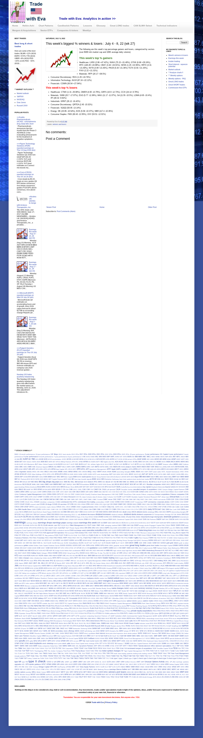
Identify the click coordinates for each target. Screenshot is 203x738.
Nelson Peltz (99, 591)
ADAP (139, 459)
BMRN (55, 484)
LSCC (53, 576)
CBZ (103, 492)
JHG (87, 563)
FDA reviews (79, 533)
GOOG (62, 545)
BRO (58, 487)
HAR (154, 548)
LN (102, 573)
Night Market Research (47, 593)
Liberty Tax (161, 570)
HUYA (41, 555)
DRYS (61, 519)
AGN (116, 462)
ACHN (69, 459)
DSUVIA (80, 519)
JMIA (116, 563)
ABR (166, 456)
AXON (17, 477)
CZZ (144, 509)
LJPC (57, 573)
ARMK (60, 472)
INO (91, 558)
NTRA (73, 596)
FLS (86, 535)
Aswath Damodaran (173, 472)
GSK (38, 548)
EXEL (105, 530)
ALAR (21, 464)
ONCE (36, 601)
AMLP (59, 467)
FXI (161, 538)
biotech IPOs (92, 482)
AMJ (55, 467)
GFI (167, 540)
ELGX (63, 525)
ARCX (181, 469)
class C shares (108, 497)
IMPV (182, 555)
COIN (22, 502)
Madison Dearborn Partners (43, 578)
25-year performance (137, 454)
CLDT (124, 497)
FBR (182, 530)
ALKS (81, 464)
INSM (117, 558)
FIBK (138, 533)
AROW (84, 472)
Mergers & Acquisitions (24, 30)
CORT (172, 502)
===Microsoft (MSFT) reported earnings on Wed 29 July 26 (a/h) (25, 295)
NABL (79, 588)
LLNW (74, 573)
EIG (36, 525)
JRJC (172, 563)
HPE (120, 553)
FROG (60, 538)
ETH (147, 528)
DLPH (20, 517)
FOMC (154, 535)
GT (59, 548)
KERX (60, 566)
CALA (104, 489)
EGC (177, 523)
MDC (41, 581)
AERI (50, 462)
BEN (103, 479)
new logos (148, 591)
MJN (41, 583)
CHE (116, 494)
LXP (158, 576)
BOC (96, 484)
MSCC (119, 586)
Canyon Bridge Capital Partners (173, 489)
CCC (110, 492)
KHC (94, 566)
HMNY (186, 550)
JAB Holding (158, 560)
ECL (144, 523)
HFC (90, 550)
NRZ (35, 596)
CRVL (64, 507)
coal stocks (162, 499)
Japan (21, 563)
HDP (50, 550)
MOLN (173, 583)
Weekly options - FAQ (177, 79)
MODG (154, 583)
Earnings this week (176, 58)
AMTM (102, 467)
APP (87, 469)
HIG (111, 550)
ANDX (143, 467)
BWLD (21, 489)
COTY (17, 504)
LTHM (86, 576)
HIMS (139, 550)
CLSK (25, 499)
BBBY (148, 477)
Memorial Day (93, 581)
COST (186, 502)
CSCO (103, 507)
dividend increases (103, 514)
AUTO (94, 474)
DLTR (25, 517)
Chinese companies (177, 494)
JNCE (120, 563)
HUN (28, 555)
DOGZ (91, 517)
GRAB (106, 545)
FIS (187, 533)
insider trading (108, 558)
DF (187, 512)
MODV (159, 583)
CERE (44, 494)
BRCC (168, 484)
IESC (129, 555)
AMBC (180, 464)
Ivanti (147, 560)
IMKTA (173, 555)
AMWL (106, 467)
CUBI (181, 507)
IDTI (122, 555)
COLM (36, 502)
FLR (83, 535)
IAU (73, 555)
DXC (167, 519)
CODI (168, 499)
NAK (93, 588)
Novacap (150, 593)
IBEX (85, 555)
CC (107, 492)
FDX (94, 533)
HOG (29, 553)
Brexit (39, 487)
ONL (56, 601)
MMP (100, 583)
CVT (77, 509)
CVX (81, 509)
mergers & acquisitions (114, 580)
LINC (20, 573)
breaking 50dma (24, 487)
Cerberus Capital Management (30, 494)
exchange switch (80, 530)
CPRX (97, 504)
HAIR (132, 548)
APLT (74, 469)
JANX (16, 563)
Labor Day (147, 568)
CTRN (154, 507)
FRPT (65, 538)
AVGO (131, 474)
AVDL (126, 474)
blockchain (18, 484)
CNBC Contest (97, 499)
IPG (22, 560)
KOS (45, 568)
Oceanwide (73, 598)
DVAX (136, 519)
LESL (110, 570)
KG (87, 566)
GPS (102, 545)
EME (102, 525)
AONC (21, 469)
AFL (76, 462)
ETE (138, 528)
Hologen (44, 553)
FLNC (75, 535)
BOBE (92, 484)
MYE (55, 588)
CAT (57, 492)
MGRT (170, 581)
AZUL (41, 477)
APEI (41, 469)
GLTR (104, 543)
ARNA (70, 472)
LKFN (64, 573)
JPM (168, 563)
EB (102, 523)
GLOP (86, 543)
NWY (186, 596)
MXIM (51, 588)
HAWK (186, 548)
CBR (86, 492)
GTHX (71, 548)
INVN (174, 558)
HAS (182, 548)
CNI (123, 499)
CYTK (136, 509)
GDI (62, 540)
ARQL (89, 472)
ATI (25, 474)
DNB (32, 517)
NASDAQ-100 (20, 591)
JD (53, 563)
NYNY (25, 598)
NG (183, 591)
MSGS (142, 586)
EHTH (32, 525)
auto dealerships (103, 474)
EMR (128, 525)
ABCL (149, 456)
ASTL (163, 472)
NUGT (98, 596)
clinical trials (175, 497)
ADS (186, 459)
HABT (124, 548)
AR (155, 469)
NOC (112, 593)
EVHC (37, 530)
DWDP (158, 519)
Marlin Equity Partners (127, 578)
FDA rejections (58, 533)
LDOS (68, 570)
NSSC (42, 596)
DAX (58, 512)
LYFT (175, 576)
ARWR (109, 472)
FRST (74, 538)
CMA (37, 499)
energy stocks (144, 525)
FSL (81, 538)
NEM (106, 591)
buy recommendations (134, 487)
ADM (164, 459)
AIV (154, 462)
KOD (22, 568)
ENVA (21, 528)
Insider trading (174, 61)
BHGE (17, 482)
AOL (186, 467)
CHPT (21, 497)
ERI (86, 528)
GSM (47, 548)
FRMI (51, 538)
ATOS (44, 474)
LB (41, 570)
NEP (119, 591)
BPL (141, 484)
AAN (100, 456)
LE (72, 570)
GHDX (20, 543)
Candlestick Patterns (68, 25)
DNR (52, 517)
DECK (134, 512)
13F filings (54, 454)
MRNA (97, 586)
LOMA (159, 573)
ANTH (173, 467)
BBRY (174, 477)
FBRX (186, 530)
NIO (60, 593)
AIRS (151, 462)
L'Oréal (141, 568)
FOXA (173, 535)
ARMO (65, 472)
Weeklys (87, 30)
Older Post (152, 207)
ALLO (107, 464)
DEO (164, 512)
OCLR (80, 598)
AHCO (130, 462)
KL (139, 566)
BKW (144, 482)
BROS (63, 487)
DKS (183, 514)
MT (154, 586)
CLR (20, 499)
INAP (187, 555)
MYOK (72, 588)
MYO (68, 588)
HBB (25, 550)
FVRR (151, 538)
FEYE (114, 533)
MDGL (51, 581)
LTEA (78, 576)
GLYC (122, 543)
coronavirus (152, 502)
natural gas (29, 591)
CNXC (150, 499)
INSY (132, 558)
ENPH (178, 525)
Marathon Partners (79, 578)
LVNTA (140, 576)
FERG (106, 533)
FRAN (186, 535)
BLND (182, 482)
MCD (182, 578)
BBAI (144, 477)
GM (126, 543)
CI (44, 497)
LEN (94, 570)
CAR (186, 489)
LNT (131, 573)
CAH (88, 489)
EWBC (50, 530)
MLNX (79, 583)
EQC (46, 528)
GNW (154, 543)
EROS (102, 528)
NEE (92, 591)
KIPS (124, 566)
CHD (113, 494)
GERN (150, 540)
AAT (120, 456)
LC (57, 571)
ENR (183, 525)
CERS (54, 494)
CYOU (127, 509)
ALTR (137, 464)
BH (180, 479)
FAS (158, 530)
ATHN (22, 474)
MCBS (173, 578)
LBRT (53, 570)
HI (104, 550)
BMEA (42, 484)
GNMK (149, 543)
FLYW (104, 535)
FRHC (47, 538)
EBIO (110, 523)
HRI (145, 553)
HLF (166, 550)
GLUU (108, 543)
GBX (34, 540)
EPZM (39, 528)
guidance (94, 548)
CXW (106, 509)
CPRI (88, 504)
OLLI (186, 598)
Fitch (27, 535)
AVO (139, 474)
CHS (26, 497)
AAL (96, 456)
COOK (127, 502)
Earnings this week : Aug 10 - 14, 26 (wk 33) (33, 234)
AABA (93, 456)
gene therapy (100, 540)
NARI (136, 588)
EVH (33, 530)
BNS (74, 484)
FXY (164, 538)
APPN (131, 469)
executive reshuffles (95, 530)
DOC (63, 517)
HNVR (24, 553)
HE (54, 550)
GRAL (111, 545)
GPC (80, 545)
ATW (65, 474)
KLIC (163, 566)
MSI (146, 586)
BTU (106, 487)
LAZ (33, 570)
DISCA (57, 514)
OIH (144, 598)
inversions (159, 558)
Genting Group (122, 540)
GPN (88, 545)
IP (19, 560)
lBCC (44, 570)
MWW (42, 588)
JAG (169, 560)
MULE (17, 588)
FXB (155, 538)
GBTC (25, 540)
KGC (90, 566)
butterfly (124, 487)
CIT (62, 497)
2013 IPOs (75, 454)
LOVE (186, 573)
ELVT (89, 525)
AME (33, 467)
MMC (91, 583)
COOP (132, 502)
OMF (29, 601)
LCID (63, 570)
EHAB (27, 525)
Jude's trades (178, 563)
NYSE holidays (38, 598)
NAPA (132, 588)
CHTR (30, 497)
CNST (142, 499)
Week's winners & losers (178, 55)
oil (149, 598)
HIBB (107, 550)
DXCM (171, 519)
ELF (59, 525)
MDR (65, 581)
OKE (168, 598)
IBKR (90, 555)
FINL (170, 533)
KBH (48, 566)
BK (118, 482)
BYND (40, 489)
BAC (58, 477)
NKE (64, 593)
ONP (66, 601)
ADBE (144, 459)
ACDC (64, 459)
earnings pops (59, 522)
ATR (52, 474)
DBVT (77, 512)
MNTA (141, 583)
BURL (119, 487)
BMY (60, 484)
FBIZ (171, 530)
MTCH (162, 586)
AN (119, 467)
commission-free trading (86, 502)
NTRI (77, 596)
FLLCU (70, 535)
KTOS (99, 568)
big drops (47, 481)
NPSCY (165, 593)
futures (145, 538)
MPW (70, 586)
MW (29, 588)
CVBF (53, 509)
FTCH (106, 538)
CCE (113, 492)
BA (46, 477)
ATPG (49, 474)
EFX (168, 523)
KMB (167, 566)
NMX (105, 593)
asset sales (157, 472)
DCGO (85, 512)
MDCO (45, 581)
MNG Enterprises (113, 583)
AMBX (17, 467)
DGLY (23, 514)
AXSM (25, 477)
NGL (16, 593)
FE (98, 533)
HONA (64, 553)
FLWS (91, 535)
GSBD (29, 548)
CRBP (120, 504)
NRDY (27, 596)
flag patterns (49, 535)
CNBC (90, 499)
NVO (139, 596)
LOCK (140, 573)
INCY (16, 558)
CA (64, 489)
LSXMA (67, 576)
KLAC (142, 566)
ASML (133, 472)
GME (136, 543)
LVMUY (135, 576)
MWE (33, 588)
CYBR (114, 509)
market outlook (114, 578)
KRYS (80, 568)
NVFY (135, 596)
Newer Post (51, 207)
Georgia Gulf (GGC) (134, 540)
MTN (171, 586)
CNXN (155, 499)
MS (115, 586)
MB (149, 578)
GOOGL (69, 545)
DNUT (57, 517)
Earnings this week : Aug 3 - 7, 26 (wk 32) (33, 321)
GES (155, 540)
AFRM (85, 462)
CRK (154, 504)
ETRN (162, 528)
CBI (73, 492)
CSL (112, 507)
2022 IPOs (108, 454)
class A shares (87, 497)
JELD (79, 563)
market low (103, 578)
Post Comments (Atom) (66, 211)
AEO (46, 462)
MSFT (128, 586)
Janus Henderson (182, 560)
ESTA (120, 528)
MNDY (105, 583)
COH (181, 499)
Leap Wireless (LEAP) (85, 570)
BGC (162, 479)
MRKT (92, 586)
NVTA (159, 596)
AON (16, 469)
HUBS (20, 555)
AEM (42, 462)
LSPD (58, 576)
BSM (95, 487)
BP (135, 484)
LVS (144, 576)
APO (79, 469)
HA (120, 548)
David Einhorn (37, 512)
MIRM (37, 583)
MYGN (59, 588)
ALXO (153, 464)
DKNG (179, 514)
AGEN (93, 462)
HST (178, 553)
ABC (144, 456)
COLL (32, 502)
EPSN (34, 528)
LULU (95, 576)
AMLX (64, 467)
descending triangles (178, 512)
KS (84, 568)
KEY (80, 566)
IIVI (151, 555)
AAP (108, 456)
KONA (36, 568)
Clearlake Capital (137, 497)
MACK (31, 578)
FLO (79, 535)
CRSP (26, 507)
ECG (136, 523)
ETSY (167, 528)
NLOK (83, 593)
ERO (97, 528)
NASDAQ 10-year (152, 588)
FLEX (56, 535)
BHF (186, 479)
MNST (136, 583)
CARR (39, 492)
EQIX (55, 528)
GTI (75, 548)
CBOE (82, 492)
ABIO (153, 456)
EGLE (186, 523)
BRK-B (49, 487)
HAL (136, 548)
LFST (128, 570)
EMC (98, 525)
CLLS (182, 497)
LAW (25, 570)
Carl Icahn (33, 492)
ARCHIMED (170, 469)
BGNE (176, 479)
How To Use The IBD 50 (102, 553)
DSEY (66, 519)
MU (187, 586)
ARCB (158, 469)
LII (187, 570)
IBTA (100, 555)
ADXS (34, 462)
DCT (94, 512)
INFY (76, 558)
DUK (110, 519)
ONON (61, 601)
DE (117, 512)
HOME (55, 553)
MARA (70, 578)
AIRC (147, 462)
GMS (140, 543)
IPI (25, 560)
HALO (141, 548)
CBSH (96, 492)
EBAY (105, 523)
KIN (101, 566)
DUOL (114, 519)
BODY (101, 484)
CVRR (69, 509)
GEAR (84, 540)
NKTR (73, 593)
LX (151, 576)
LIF (167, 570)
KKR (135, 566)
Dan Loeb (173, 509)
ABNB (157, 456)
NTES (55, 596)
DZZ (184, 519)
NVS (152, 596)
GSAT (25, 548)
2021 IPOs (100, 454)
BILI (69, 482)
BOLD (122, 484)
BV (177, 487)
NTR (68, 596)
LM (90, 573)
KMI (170, 566)
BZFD (49, 489)
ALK (76, 464)
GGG (183, 540)
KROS (75, 568)
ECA (123, 523)
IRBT (68, 560)
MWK (37, 588)
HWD (50, 555)
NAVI (50, 591)
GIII (27, 543)
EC (120, 523)
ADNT (178, 459)
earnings (20, 522)
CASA (49, 492)
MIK (182, 581)
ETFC (143, 528)
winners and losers (59, 124)
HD (47, 550)
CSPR (117, 507)
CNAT (85, 499)
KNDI (186, 566)
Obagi (63, 598)
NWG (178, 596)
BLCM (151, 482)
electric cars (52, 525)
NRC (183, 593)
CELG (171, 492)
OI (141, 598)
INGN (83, 558)
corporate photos (163, 502)
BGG (172, 479)
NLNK (78, 593)
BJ (115, 482)
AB (133, 456)
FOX (168, 535)
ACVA (120, 459)
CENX (17, 494)
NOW (160, 593)
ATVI (61, 474)
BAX (132, 477)
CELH (176, 492)
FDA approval (48, 533)
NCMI (67, 591)
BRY (87, 487)
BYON (45, 489)
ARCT (176, 469)
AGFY (98, 462)
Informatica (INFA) (67, 558)
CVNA (64, 509)
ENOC (173, 525)
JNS (132, 563)
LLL (70, 573)
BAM (75, 477)
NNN (109, 593)
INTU (149, 558)
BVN (180, 487)
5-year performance (31, 456)
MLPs (84, 583)
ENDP (136, 525)
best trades (145, 479)
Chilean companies (147, 494)
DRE (45, 519)
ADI (160, 459)
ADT (21, 462)
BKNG (132, 482)
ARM (51, 472)
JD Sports (58, 563)
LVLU (130, 576)
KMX (174, 566)
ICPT (111, 555)
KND (182, 566)
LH (148, 570)
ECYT (153, 523)
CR (111, 504)
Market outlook (23, 93)
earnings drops (45, 522)
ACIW (89, 459)
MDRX (69, 581)
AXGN (178, 474)
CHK (186, 494)
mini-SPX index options (27, 583)
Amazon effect (168, 464)
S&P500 (20, 96)
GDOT (66, 540)
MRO (102, 586)
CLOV (17, 499)
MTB (157, 586)
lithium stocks (46, 573)
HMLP (182, 550)
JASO (26, 563)
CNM (130, 499)
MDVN (79, 581)
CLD (115, 497)
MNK (121, 583)
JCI (46, 563)
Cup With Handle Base (23, 509)
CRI (151, 504)
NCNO (71, 591)
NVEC (131, 596)
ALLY (111, 464)
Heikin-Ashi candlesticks (72, 550)
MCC (178, 578)
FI (135, 533)
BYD (35, 489)
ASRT (151, 472)
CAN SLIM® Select (143, 25)
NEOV (115, 591)
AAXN (129, 456)
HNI (16, 553)
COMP (107, 502)
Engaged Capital (155, 525)
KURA (104, 568)
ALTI (132, 464)
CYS (131, 509)
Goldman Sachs (53, 545)
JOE (151, 563)
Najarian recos (87, 588)
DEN (160, 512)
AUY (110, 474)
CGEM (77, 494)
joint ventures (157, 563)
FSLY (90, 538)
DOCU (73, 517)
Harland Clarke (162, 548)
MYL (64, 588)
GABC (171, 538)
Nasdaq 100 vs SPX (166, 588)
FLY (100, 535)
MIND (16, 583)
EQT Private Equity (72, 528)
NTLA (60, 596)
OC (67, 598)
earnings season (73, 523)
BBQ (170, 477)
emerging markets (111, 525)
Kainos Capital (32, 566)
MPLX (65, 586)
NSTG (46, 596)
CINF (58, 497)
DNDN (37, 517)
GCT (50, 540)
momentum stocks (182, 583)
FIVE (32, 535)
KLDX (155, 566)
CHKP (17, 497)
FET (110, 533)
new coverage (139, 591)
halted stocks (148, 548)
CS (100, 507)
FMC (108, 535)
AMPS (73, 467)
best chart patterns (126, 479)
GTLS (84, 548)
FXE (158, 538)
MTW (183, 586)
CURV (38, 509)
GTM (88, 548)
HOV (92, 553)
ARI (38, 472)
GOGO (163, 543)
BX (25, 489)
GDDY (57, 540)
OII (147, 598)
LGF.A (136, 570)
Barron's (119, 477)
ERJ (93, 528)
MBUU (169, 578)
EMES (120, 525)
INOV (100, 558)
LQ (44, 576)
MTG (167, 586)
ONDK (47, 601)
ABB (136, 456)
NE (89, 591)
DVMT (140, 519)
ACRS (107, 459)
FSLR (85, 538)
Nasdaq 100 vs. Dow (181, 588)
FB (169, 530)
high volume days (119, 550)
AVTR (151, 474)
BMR (51, 484)
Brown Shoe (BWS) (72, 487)
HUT (36, 555)
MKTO (53, 583)
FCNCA (31, 533)
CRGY (144, 504)
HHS (101, 550)
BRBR (164, 484)
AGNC (121, 462)
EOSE (26, 528)
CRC (124, 504)
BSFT (92, 487)
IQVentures (60, 560)
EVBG (181, 528)
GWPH (105, 548)
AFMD (81, 462)
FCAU (17, 533)
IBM (93, 555)
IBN (96, 555)
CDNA (141, 492)
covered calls (34, 504)
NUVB (112, 596)
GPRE (92, 545)
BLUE (29, 484)
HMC (177, 550)
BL (147, 482)
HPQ (134, 553)
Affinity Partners (65, 462)
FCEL (22, 533)
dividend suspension (144, 514)
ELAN (45, 525)
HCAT (37, 550)
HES (87, 550)
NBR (57, 591)
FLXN (96, 535)
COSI (181, 502)
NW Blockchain (167, 596)
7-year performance (60, 456)
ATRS (57, 474)
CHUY (35, 497)
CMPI (73, 499)
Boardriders (85, 484)
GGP (186, 540)
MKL (49, 583)
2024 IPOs (117, 454)
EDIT (157, 523)
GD (54, 540)
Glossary (101, 25)
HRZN (171, 553)
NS (38, 596)
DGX (27, 514)
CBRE (91, 492)
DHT (38, 514)
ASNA (138, 472)
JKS (112, 563)
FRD (30, 538)
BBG (157, 477)
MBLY (160, 578)
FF (118, 533)
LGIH (140, 570)
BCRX (38, 479)
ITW (143, 560)
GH (16, 543)
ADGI (152, 459)
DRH (49, 519)
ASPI (146, 472)
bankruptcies (86, 477)
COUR (27, 504)
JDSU (68, 563)
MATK (145, 578)
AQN (152, 469)
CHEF (121, 494)
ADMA (169, 459)
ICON (107, 555)
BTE (103, 487)
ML (62, 583)
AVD (122, 474)
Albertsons (30, 464)
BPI (137, 484)
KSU (91, 568)
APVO (145, 469)
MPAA (52, 586)
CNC (115, 499)
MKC (45, 583)
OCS (89, 598)
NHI (37, 593)
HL (163, 550)
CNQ (138, 499)
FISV (16, 535)
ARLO (46, 472)
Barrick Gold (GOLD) (108, 477)
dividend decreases (88, 514)
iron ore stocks (79, 560)
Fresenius (40, 538)
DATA (183, 509)
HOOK (87, 553)
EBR (113, 523)
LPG (25, 576)
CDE (137, 492)
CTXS (169, 507)
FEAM (101, 533)
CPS (100, 504)
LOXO (21, 576)
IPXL (51, 560)
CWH (90, 509)
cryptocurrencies (87, 507)
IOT (187, 558)
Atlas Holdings (37, 474)
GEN (93, 540)
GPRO (97, 545)
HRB (141, 553)
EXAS (72, 530)
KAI (26, 566)
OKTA (177, 598)
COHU (17, 502)
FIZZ (40, 535)
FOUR (164, 535)
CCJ (117, 492)
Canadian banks (126, 489)
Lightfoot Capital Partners (177, 570)
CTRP (160, 507)
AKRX (183, 462)
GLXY (118, 543)
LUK (90, 576)
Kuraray (109, 568)
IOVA (16, 560)
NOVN (155, 593)
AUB (71, 474)
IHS (146, 555)
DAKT (159, 509)
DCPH (90, 512)
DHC (31, 514)
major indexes (59, 578)
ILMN (155, 555)
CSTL (121, 507)
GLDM (54, 543)
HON (60, 553)
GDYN (77, 540)
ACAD (41, 459)
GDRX (71, 540)
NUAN (89, 596)
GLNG (66, 543)
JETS (83, 563)
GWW (111, 548)
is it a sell (122, 561)
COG (177, 499)
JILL (91, 563)
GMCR (130, 543)
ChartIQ (87, 494)
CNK (126, 499)
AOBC (182, 467)
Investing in (167, 558)
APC (33, 469)
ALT (129, 464)
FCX (40, 533)
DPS (33, 519)
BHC (183, 479)
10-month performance (27, 454)
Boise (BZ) (110, 484)
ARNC (75, 472)
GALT (186, 538)
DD (97, 512)
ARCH (163, 469)
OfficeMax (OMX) (118, 598)
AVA (114, 474)
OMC (20, 601)
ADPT (183, 459)
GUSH (100, 548)
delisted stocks (142, 512)
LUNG (112, 576)
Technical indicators (166, 25)
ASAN (114, 472)
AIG (136, 462)
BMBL (34, 484)
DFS (16, 514)
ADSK (17, 462)
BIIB (65, 482)
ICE (103, 555)
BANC (79, 477)
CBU (100, 492)
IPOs (35, 560)
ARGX (34, 472)
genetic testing (111, 540)
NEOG (110, 591)
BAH (62, 477)
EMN (124, 525)
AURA (90, 474)
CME (57, 499)
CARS (44, 492)
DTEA (94, 519)
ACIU (85, 459)
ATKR (29, 474)
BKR (136, 482)
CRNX (168, 504)
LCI (60, 570)
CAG (84, 489)
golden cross (28, 545)
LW (148, 576)
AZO (37, 477)
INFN (54, 558)
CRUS (58, 507)
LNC (104, 573)
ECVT (149, 523)
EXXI (131, 530)
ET (132, 528)
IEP (126, 555)
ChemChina (128, 494)
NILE (57, 593)
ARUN (104, 472)
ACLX (94, 459)
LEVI (120, 570)
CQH (104, 504)
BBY (16, 479)
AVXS (156, 474)
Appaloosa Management (97, 469)
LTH (82, 576)
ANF (152, 467)
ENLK (168, 525)
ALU (140, 464)
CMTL (81, 499)
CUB (173, 507)
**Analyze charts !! (175, 73)
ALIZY (72, 464)
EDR (161, 523)
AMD (30, 467)
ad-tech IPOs (132, 459)
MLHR (71, 583)
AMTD (97, 467)
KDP (55, 566)
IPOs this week (43, 560)
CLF (159, 497)
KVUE (114, 568)
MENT (100, 581)
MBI (156, 578)
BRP (80, 487)
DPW (38, 519)
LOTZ (182, 573)
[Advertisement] (113, 10)
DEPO (168, 512)
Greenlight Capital (166, 545)
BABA (50, 477)
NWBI (174, 596)
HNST (20, 553)
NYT (45, 598)
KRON (71, 568)
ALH (64, 464)
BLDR (164, 482)
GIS (38, 543)
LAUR (21, 570)
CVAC (48, 509)
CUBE (177, 507)
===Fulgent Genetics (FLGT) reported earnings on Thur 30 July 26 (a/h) (27, 351)
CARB (21, 492)
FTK (114, 538)
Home (15, 25)
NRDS (22, 596)
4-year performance (175, 454)
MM (88, 583)
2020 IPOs (92, 454)
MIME (186, 581)
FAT (166, 530)
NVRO (147, 596)
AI (133, 462)
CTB (137, 507)
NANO (126, 588)
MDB (37, 581)
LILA (16, 573)
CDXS (155, 492)
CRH (148, 504)
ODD (97, 598)
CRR (21, 507)
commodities (100, 502)
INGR (88, 558)
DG (19, 514)
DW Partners (151, 519)
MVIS (25, 588)
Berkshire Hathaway (112, 479)
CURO (34, 509)
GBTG (30, 540)
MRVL (111, 586)
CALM (118, 489)
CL (81, 497)
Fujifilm (136, 538)
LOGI (149, 573)
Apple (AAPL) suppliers (119, 469)
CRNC (163, 504)
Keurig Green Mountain (71, 566)
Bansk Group (96, 477)
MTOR (175, 586)
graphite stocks (119, 545)
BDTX (66, 479)
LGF (131, 570)
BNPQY (69, 484)
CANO (160, 489)
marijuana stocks (93, 578)
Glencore (60, 543)
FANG (154, 530)
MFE (134, 581)
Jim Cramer (97, 563)
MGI (147, 581)
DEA (120, 512)
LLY (82, 573)
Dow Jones (21, 102)
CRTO (31, 507)
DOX (24, 519)
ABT (174, 456)
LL (67, 573)
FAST (162, 530)
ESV (128, 528)
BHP (29, 482)
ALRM (125, 464)
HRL (149, 553)
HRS (157, 553)
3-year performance (152, 454)
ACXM (125, 459)
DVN (144, 519)
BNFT (64, 484)
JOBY (147, 563)
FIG (161, 533)
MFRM (139, 581)
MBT (164, 578)
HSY (182, 553)
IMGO (169, 555)
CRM (159, 504)
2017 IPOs (83, 454)
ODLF (102, 598)
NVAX (116, 596)
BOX (131, 484)
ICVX (119, 555)
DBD (65, 512)
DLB (186, 514)
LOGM (154, 573)
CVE (56, 509)
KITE (128, 566)
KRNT (66, 568)
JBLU (43, 563)
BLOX (24, 484)
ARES (17, 472)
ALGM (55, 464)
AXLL (186, 474)
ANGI (157, 467)
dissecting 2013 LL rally (72, 514)
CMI (65, 499)
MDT (74, 581)
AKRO (178, 462)
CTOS (150, 507)
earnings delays (31, 523)
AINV (140, 462)
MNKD (126, 583)
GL (42, 543)
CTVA (164, 507)
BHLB (25, 482)
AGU (126, 462)
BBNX (166, 477)
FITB (23, 535)
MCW (33, 581)
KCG (52, 566)
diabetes (43, 514)
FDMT (90, 533)
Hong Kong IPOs (73, 553)
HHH (98, 550)
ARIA (42, 472)
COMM (57, 502)
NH (34, 593)
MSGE (137, 586)
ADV (24, 462)
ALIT (68, 464)
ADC (148, 459)
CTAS (133, 507)
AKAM (158, 462)
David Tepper (47, 512)
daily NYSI (152, 509)
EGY (20, 525)
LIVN (53, 573)
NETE (132, 591)
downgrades (158, 517)
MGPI (165, 581)
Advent (29, 462)
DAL (163, 509)
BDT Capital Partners (56, 479)
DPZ (41, 519)
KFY (84, 566)
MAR (65, 578)
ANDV (139, 467)
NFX (179, 591)
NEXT (171, 591)
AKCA (173, 462)
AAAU (88, 456)
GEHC (89, 540)
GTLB (79, 548)
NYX (49, 598)
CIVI (77, 497)
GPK (83, 545)
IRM (72, 560)
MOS (44, 586)
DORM (106, 517)
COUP (22, 504)
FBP (178, 530)
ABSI (170, 456)
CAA (67, 489)
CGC (72, 494)
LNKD (128, 573)
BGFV (167, 479)
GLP (90, 543)
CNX (146, 499)
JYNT (21, 566)
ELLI (67, 525)
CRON (172, 504)
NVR (143, 596)
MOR (40, 586)
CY (110, 509)
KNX (16, 568)
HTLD (186, 553)
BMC (38, 484)
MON (22, 586)
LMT (98, 573)
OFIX (126, 598)
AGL (112, 462)
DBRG (72, 512)
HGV (94, 550)
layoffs (29, 570)
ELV (85, 525)
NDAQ (81, 591)
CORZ (177, 502)
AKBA (168, 462)
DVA (131, 519)
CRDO (134, 504)
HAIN (128, 548)
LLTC (78, 573)
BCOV (33, 479)
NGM (26, 593)
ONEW (52, 601)
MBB (152, 578)
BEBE (94, 479)
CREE (139, 504)
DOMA (95, 517)
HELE (83, 550)
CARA (17, 492)
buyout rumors (170, 487)
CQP (108, 504)
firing (174, 533)
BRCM (178, 484)
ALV (144, 464)
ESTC (124, 528)
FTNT (118, 538)
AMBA (175, 464)
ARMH (55, 472)
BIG (40, 482)
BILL (72, 482)
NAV (46, 591)
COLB (27, 502)
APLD (70, 469)
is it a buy (113, 560)
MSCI (124, 586)
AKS (186, 462)
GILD (35, 543)
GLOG (81, 543)
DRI (52, 519)
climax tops (165, 497)
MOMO (17, 586)
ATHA (186, 472)
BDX (69, 479)
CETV (59, 494)
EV (174, 528)
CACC (75, 489)
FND (116, 535)
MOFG (164, 583)
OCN (85, 598)
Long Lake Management (171, 573)
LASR (182, 568)
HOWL (114, 553)
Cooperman (139, 502)
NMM (101, 593)
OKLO (172, 598)
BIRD (100, 482)
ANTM (177, 467)
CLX (33, 499)
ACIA (81, 459)
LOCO (144, 573)
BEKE (99, 479)
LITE (39, 573)
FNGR (121, 535)
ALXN (148, 464)
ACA (37, 459)
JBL (39, 563)
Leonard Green (102, 570)
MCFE (186, 578)
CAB (70, 489)
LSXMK (73, 576)
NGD (186, 591)
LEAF (75, 570)
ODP (106, 598)
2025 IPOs (125, 454)
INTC (136, 558)
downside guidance (172, 517)
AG (89, 462)
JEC (71, 563)
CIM (54, 497)
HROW (153, 553)
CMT (76, 499)
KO (19, 568)
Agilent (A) (107, 462)
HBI (29, 550)
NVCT (121, 596)
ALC (36, 464)
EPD (30, 528)
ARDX (186, 469)
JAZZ (31, 563)
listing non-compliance (29, 573)
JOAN (137, 563)
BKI (128, 482)
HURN (33, 555)
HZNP (59, 555)
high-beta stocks (131, 550)
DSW (86, 519)
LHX (155, 570)
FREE (35, 538)
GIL (30, 543)
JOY (164, 563)
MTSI (180, 586)
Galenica (181, 538)
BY (32, 489)
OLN (16, 601)
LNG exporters (120, 573)
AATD (125, 456)
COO (122, 502)
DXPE (177, 519)
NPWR (176, 593)
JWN (16, 566)
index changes (24, 558)
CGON (82, 494)
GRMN (175, 545)
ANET (148, 467)
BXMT (28, 489)
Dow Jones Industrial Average (143, 517)
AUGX (76, 474)
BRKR (54, 487)
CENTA (186, 492)
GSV (51, 548)
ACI (77, 459)
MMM (96, 583)
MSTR (150, 586)
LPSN (32, 576)
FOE (139, 535)
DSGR (71, 519)
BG (159, 479)
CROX (17, 507)
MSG (132, 586)
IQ (54, 560)
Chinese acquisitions (162, 494)
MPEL (60, 586)
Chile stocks (136, 494)
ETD (135, 528)
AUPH (85, 474)
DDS (114, 512)
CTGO (142, 507)
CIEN (47, 497)
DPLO (29, 519)
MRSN (106, 586)
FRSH (70, 538)
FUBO (130, 538)
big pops (55, 482)
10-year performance (43, 454)
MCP (28, 581)
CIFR (51, 497)
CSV (125, 507)
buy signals (147, 487)
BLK (172, 482)
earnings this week (88, 522)
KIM (98, 566)
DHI (35, 514)
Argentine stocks (25, 472)
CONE (112, 502)
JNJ (124, 563)
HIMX (144, 550)
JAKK (174, 560)
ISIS (127, 560)
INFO (59, 558)
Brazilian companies (154, 484)
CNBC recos (107, 499)
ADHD (156, 459)
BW (187, 487)
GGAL (178, 540)
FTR (122, 538)
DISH (62, 514)
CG (69, 494)
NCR (76, 591)
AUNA (80, 474)
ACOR (102, 459)
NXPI (16, 598)
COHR (186, 499)
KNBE (178, 566)
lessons (115, 570)
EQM (59, 528)
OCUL (93, 598)
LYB (166, 576)
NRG (31, 596)
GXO (115, 548)
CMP (68, 499)
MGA (144, 581)
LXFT (154, 576)
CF (63, 494)
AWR (168, 474)
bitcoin (108, 482)
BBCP (153, 477)
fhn (133, 533)
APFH (45, 469)
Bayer (137, 477)
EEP (165, 523)
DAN (167, 509)
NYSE (30, 598)
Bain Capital (68, 477)
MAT (141, 578)
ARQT (94, 472)
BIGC (61, 482)
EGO (16, 525)
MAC (27, 578)
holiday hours (36, 553)
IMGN (164, 555)
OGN (135, 598)
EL (42, 525)
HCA (32, 550)
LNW (135, 573)
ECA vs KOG (129, 523)
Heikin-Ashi (28, 25)
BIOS (86, 482)
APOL (83, 469)
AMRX (88, 467)
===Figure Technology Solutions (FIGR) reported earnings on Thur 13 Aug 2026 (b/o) (26, 147)
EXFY (110, 530)
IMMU (178, 555)
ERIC (90, 528)
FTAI (102, 538)
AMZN (115, 467)
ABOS (162, 456)
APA (29, 469)
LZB (181, 576)
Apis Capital (60, 469)
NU (85, 596)
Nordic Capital (128, 593)
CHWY (40, 497)
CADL (80, 489)
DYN (180, 519)
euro (171, 528)
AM (156, 464)
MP (48, 586)
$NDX (17, 454)
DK (175, 514)
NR (180, 593)
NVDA (126, 596)
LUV (117, 576)
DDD (101, 512)
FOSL (159, 535)
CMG (61, 499)
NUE (93, 596)
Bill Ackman (79, 482)
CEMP (181, 492)
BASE (124, 477)
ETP (154, 528)
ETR (157, 528)
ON (33, 601)
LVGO (121, 576)
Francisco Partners (22, 538)
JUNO (186, 563)
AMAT (160, 464)
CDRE (146, 492)
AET (53, 462)
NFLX (175, 591)
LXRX (162, 576)
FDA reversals (69, 533)
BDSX (46, 479)
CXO (102, 509)
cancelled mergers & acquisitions (145, 489)
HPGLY (125, 553)
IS (107, 560)
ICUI (115, 555)
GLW (113, 543)
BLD (155, 482)
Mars (137, 578)
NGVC (30, 593)
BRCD (173, 484)
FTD (110, 538)
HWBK (46, 555)
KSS (87, 568)
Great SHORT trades (176, 85)
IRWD (104, 560)
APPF (109, 469)
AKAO (163, 462)
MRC (78, 586)
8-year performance (74, 456)
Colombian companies (47, 502)
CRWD (73, 507)
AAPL (112, 456)
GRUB (186, 545)
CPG (79, 504)
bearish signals (86, 479)
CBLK (78, 492)
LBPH (49, 570)
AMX (111, 467)
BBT (178, 477)
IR (65, 560)
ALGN (60, 464)
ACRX (112, 459)
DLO (16, 517)
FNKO (125, 535)
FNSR (131, 535)
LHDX (152, 570)
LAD (158, 568)
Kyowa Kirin (126, 568)
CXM (98, 509)
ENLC (164, 525)
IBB (76, 555)
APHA (53, 469)
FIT (20, 535)
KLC (150, 566)
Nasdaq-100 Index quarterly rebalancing (25, 375)
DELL (157, 512)
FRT (78, 538)
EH (24, 525)
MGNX (156, 581)
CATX (62, 492)
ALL (89, 464)
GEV (164, 540)
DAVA (26, 512)
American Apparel (42, 467)
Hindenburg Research (154, 550)
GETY (160, 540)
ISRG (132, 560)
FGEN (125, 533)
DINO (49, 514)
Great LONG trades (119, 25)
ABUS (183, 456)
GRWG (17, 548)
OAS (59, 598)
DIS (52, 514)
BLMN (177, 482)
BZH (53, 489)
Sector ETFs (46, 30)
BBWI (187, 477)
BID (32, 482)
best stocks (137, 479)
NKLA (69, 593)
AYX (29, 477)
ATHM (17, 474)
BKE (124, 482)
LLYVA (86, 573)
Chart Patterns (46, 25)
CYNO (123, 509)
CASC (54, 492)
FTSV (126, 538)
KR (62, 568)
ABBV (140, 456)
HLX (173, 550)
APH (49, 469)
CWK (94, 509)
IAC (64, 555)
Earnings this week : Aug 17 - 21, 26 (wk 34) (33, 266)
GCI (43, 540)
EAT (98, 523)
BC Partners (22, 479)
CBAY (66, 492)
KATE (44, 566)
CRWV (78, 507)
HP (118, 553)
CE (159, 492)
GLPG (95, 543)
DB (62, 512)
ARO (80, 472)
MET (126, 581)
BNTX (79, 484)
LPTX (37, 576)
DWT (163, 519)
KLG (159, 566)
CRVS (68, 507)
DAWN (54, 512)
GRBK (127, 545)
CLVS (29, 499)
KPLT (54, 568)
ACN (98, 459)
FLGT (61, 535)
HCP (44, 550)
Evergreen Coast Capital (23, 530)
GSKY (43, 548)
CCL (124, 492)
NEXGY (165, 591)
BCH (28, 479)
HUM (24, 555)
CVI (60, 509)
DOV (110, 517)
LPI (28, 576)
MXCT (46, 588)
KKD (132, 566)
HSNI (175, 553)
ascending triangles (123, 472)
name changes (118, 588)
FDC (86, 533)
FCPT (36, 533)
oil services (162, 598)
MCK (20, 581)
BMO (47, 484)
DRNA (57, 519)
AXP (21, 477)
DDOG (105, 512)
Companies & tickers (67, 30)
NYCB (21, 598)
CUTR (44, 509)
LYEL (170, 576)
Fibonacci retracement (148, 533)
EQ (43, 528)
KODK (27, 568)
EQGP (51, 528)
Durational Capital (123, 519)
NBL (54, 591)
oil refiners (154, 598)
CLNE (186, 497)
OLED (182, 598)
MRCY (83, 586)
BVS (183, 487)
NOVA (144, 593)
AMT (92, 467)
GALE (175, 538)
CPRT (92, 504)
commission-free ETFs (68, 502)
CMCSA (52, 499)
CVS (73, 509)
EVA (177, 528)
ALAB (17, 464)
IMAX (159, 555)
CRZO (96, 507)
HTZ (16, 555)
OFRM (130, 598)
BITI (112, 482)
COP (145, 502)
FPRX (181, 535)
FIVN (36, 535)
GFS (170, 540)
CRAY (115, 504)
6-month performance (46, 456)
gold (167, 543)
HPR (137, 553)
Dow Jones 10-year (124, 517)
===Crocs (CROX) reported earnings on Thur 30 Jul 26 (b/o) (25, 174)
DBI (68, 512)
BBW (182, 477)
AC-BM (17, 459)
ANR (168, 467)
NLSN (88, 593)
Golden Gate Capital (41, 545)
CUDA (186, 507)
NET (127, 591)
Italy (140, 560)
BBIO (161, 477)
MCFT (17, 581)
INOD (96, 558)
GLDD (49, 543)
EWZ (54, 530)
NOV (139, 593)
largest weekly (174, 568)
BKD (121, 482)
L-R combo (134, 568)
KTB (94, 568)
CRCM (129, 504)
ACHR (74, 459)
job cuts (141, 563)
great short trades (152, 545)
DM (29, 517)
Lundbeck (106, 576)
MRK (87, 586)
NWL (182, 596)
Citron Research (69, 497)
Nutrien (106, 596)
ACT (116, 459)
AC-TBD (31, 459)
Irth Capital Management (93, 560)
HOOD (82, 553)
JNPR (128, 563)
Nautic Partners (39, 591)
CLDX (128, 497)
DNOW (47, 517)
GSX (55, 548)
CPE (75, 504)
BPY (144, 484)
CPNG (83, 504)
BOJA (117, 484)
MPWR (74, 586)
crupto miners (51, 507)
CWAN (85, 509)
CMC (41, 499)
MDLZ (60, 581)
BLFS (169, 482)
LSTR (62, 576)
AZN (33, 477)
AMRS (83, 467)
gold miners (174, 543)
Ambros (185, 464)
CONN (117, 502)
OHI (138, 598)
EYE (135, 530)
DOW (115, 517)
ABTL (178, 456)
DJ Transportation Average (161, 514)
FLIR (66, 535)
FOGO (143, 535)
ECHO (141, 523)
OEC (109, 598)
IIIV (149, 555)
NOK (120, 593)
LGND (145, 570)
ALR (120, 464)
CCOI (132, 492)
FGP (129, 533)
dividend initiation (117, 514)
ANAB (123, 467)
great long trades (138, 545)
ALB (25, 464)
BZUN (58, 489)
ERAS (82, 528)
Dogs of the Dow (82, 517)
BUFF (114, 487)
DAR (178, 509)
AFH (73, 462)
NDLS (86, 591)
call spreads (111, 489)
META (131, 581)
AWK (164, 474)
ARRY (99, 472)
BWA (16, 489)
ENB (132, 525)
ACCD (50, 459)
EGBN (173, 523)
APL (66, 469)
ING (80, 558)
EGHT (181, 523)
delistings (151, 512)
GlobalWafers (73, 543)
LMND (94, 573)
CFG (65, 494)
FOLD (149, 535)
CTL (145, 507)
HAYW (17, 550)
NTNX (65, 596)
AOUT (25, 469)
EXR (127, 530)
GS (21, 548)
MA (24, 578)
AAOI (104, 456)
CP (68, 504)
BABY (54, 477)
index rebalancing (36, 558)
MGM (152, 581)
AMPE (68, 467)
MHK (179, 581)
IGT (142, 555)
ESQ (111, 528)
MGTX (175, 581)
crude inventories (40, 507)
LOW (16, 576)
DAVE (30, 512)
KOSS (50, 568)
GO (158, 543)
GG (174, 540)
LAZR (38, 570)
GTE (62, 548)
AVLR (136, 474)
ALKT (85, 464)
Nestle (124, 591)
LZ (178, 576)
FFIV (121, 533)
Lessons (87, 25)
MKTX (58, 583)
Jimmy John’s (105, 563)
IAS (70, 555)
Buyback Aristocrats (158, 487)
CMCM (45, 499)
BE (73, 479)
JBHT (35, 563)
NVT (155, 596)
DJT (172, 514)
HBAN (21, 550)
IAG (67, 555)
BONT (127, 484)
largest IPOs (164, 568)
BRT (84, 487)
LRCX (48, 576)
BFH (156, 479)
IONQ (178, 558)
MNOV (131, 583)
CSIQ (109, 507)
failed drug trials (145, 530)
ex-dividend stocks (62, 530)
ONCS (42, 601)
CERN (49, 494)
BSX (99, 487)
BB (140, 477)
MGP (161, 581)
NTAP (51, 596)
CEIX (167, 492)
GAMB (17, 540)
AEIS (38, 462)
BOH (105, 484)
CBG (70, 492)
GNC (145, 543)
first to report (180, 533)
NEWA (155, 591)
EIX (39, 525)
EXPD (114, 530)
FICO (158, 533)
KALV (40, 566)
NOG (116, 593)
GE (80, 540)
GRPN (180, 545)
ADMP (173, 459)
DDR (110, 512)
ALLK (102, 464)
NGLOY (21, 593)
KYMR (119, 568)
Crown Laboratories (181, 504)
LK (61, 573)
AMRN (78, 467)
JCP (50, 563)
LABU (154, 568)
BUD (110, 487)
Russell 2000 (22, 106)
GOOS (75, 545)
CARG (27, 492)
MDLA (55, 581)
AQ (148, 469)
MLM (75, 583)
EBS (117, 523)
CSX (129, 507)
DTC (89, 519)
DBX (81, 512)
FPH (177, 535)
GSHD (34, 548)
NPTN (171, 593)
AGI (101, 462)
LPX (41, 576)
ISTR (136, 560)
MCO (25, 581)
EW (46, 530)
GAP (21, 540)
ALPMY (116, 464)
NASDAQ (20, 99)
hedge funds (59, 550)
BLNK (186, 482)
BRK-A (44, 487)
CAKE (96, 489)
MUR (21, 588)
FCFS (26, 533)
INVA (153, 558)
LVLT (126, 576)
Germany (145, 540)
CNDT (119, 499)
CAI (92, 489)
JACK (165, 560)
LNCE (109, 573)
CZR (140, 509)
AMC (21, 467)
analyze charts (130, 467)
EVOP (42, 530)
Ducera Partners (102, 519)
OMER (24, 601)
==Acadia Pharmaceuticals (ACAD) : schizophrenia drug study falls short (26, 120)
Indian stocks (47, 558)
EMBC (94, 525)
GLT (99, 543)
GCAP (39, 540)
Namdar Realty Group (103, 588)
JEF (75, 563)
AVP (143, 474)
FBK (175, 530)
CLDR (119, 497)
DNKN (42, 517)
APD (37, 469)
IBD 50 (80, 555)
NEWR (160, 591)
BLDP (160, 482)
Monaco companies (31, 586)
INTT (145, 558)
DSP (75, 519)
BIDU (36, 482)
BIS (104, 482)
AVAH (118, 474)
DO (60, 517)
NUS (102, 596)
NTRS (82, 596)
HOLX (50, 553)
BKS (140, 482)
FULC (141, 538)
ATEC (182, 472)
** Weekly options (175, 75)
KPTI (58, 568)
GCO (47, 540)
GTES (66, 548)
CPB (71, 504)
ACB (45, 459)
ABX (186, 456)
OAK (55, 598)
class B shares (97, 497)
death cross (127, 512)
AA (84, 456)
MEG (83, 581)
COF (172, 499)
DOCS (68, 517)
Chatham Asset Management (101, 494)
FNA (112, 535)
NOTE (135, 593)
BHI (21, 482)
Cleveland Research (150, 497)
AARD (117, 456)
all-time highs (95, 464)
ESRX (115, 528)
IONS (183, 558)
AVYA (160, 474)
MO (145, 583)
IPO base (30, 560)
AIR (143, 462)
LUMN (100, 576)
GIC (24, 543)
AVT (146, 474)
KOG (31, 568)
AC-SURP (24, 459)
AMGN (50, 467)
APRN (135, 469)
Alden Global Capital (45, 464)
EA (187, 519)
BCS (41, 479)
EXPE (119, 530)
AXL (182, 474)
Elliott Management (77, 525)
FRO (55, 538)
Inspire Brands (124, 558)
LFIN (124, 570)
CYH (118, 509)
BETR (152, 479)
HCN (40, 550)
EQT (63, 528)
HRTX (166, 553)
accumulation (56, 459)
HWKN (54, 555)
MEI (86, 581)
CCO (128, 492)
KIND (105, 566)
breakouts (33, 487)
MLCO (65, 583)
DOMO (101, 517)
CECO (162, 492)
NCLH (62, 591)
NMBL (96, 593)
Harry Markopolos (174, 548)
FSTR (98, 538)
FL (43, 535)
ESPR (107, 528)
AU (68, 474)
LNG (113, 573)
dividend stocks (130, 514)
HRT (161, 553)
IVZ (150, 560)
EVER (186, 528)
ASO (142, 472)
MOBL (149, 583)
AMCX (25, 467)
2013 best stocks (65, 454)
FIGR (166, 533)
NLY (92, 593)
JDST (63, 563)
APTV (140, 469)
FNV (135, 535)
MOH (169, 583)
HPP (130, 553)
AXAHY (173, 474)
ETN (150, 528)
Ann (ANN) (163, 467)
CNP (134, 499)
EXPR (123, 530)
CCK (120, 492)
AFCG (58, 462)
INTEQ (141, 558)
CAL (100, 489)
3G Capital (164, 454)
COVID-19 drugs (46, 504)
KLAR (147, 566)
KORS (41, 568)
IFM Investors (136, 555)
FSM (94, 538)
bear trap (77, 479)
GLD (45, 543)
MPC (56, 586)
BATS (128, 477)
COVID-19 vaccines (59, 504)
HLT (170, 550)
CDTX (151, 492)
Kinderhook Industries (114, 566)
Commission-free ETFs (177, 88)
